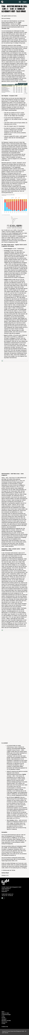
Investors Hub (5, 1026)
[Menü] (19, 2)
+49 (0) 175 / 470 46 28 (7, 895)
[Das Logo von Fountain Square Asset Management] (2, 2)
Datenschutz (4, 1022)
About (3, 1011)
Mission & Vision (5, 1013)
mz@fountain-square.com (7, 894)
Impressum (4, 1019)
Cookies (3, 1023)
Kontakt (3, 1017)
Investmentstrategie (6, 1014)
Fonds (3, 1016)
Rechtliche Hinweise (6, 1020)
